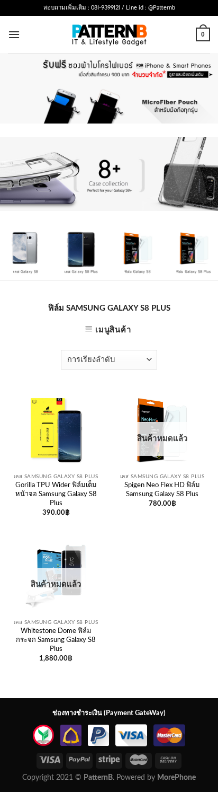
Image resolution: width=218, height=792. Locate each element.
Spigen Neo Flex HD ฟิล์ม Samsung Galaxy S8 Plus (162, 490)
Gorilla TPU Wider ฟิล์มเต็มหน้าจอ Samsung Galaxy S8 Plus (56, 494)
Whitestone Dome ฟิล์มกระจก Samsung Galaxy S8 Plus (56, 640)
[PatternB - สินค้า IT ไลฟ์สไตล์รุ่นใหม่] (109, 34)
